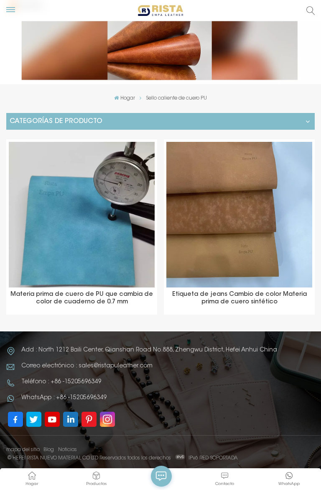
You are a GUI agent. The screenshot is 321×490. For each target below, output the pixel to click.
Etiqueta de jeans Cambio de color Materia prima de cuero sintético (239, 298)
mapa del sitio (23, 449)
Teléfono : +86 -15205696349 (61, 382)
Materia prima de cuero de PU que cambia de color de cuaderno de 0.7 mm (81, 298)
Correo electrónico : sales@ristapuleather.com (87, 366)
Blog (48, 449)
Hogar (127, 98)
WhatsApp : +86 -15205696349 (64, 398)
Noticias (67, 449)
